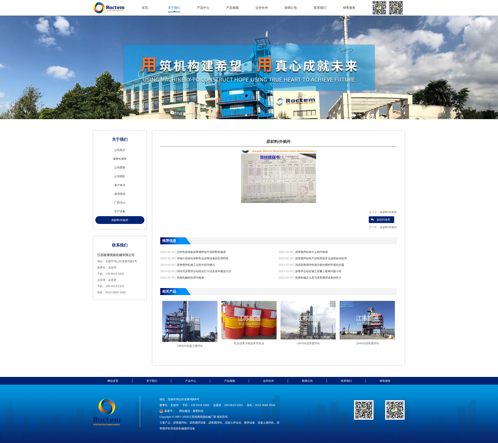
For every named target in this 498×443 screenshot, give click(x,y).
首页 (145, 7)
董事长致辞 (120, 158)
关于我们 (174, 7)
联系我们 (320, 7)
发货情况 (119, 193)
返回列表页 (383, 219)
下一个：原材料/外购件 (383, 227)
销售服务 (349, 7)
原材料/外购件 (119, 220)
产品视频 (232, 7)
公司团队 (119, 176)
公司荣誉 (119, 167)
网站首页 (112, 380)
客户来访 (119, 185)
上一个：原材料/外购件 (383, 212)
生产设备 (119, 211)
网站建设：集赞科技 (191, 410)
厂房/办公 (120, 202)
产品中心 (203, 7)
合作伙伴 (261, 7)
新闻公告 (291, 7)
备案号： (169, 410)
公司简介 (119, 150)
